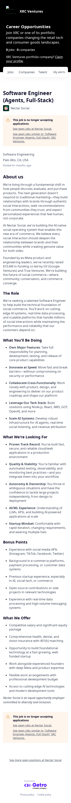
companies (27, 72)
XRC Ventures (31, 11)
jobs (11, 72)
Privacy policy (27, 794)
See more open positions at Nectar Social (35, 760)
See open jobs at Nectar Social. (32, 129)
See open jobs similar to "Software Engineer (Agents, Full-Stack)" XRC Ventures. (34, 137)
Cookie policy (44, 794)
